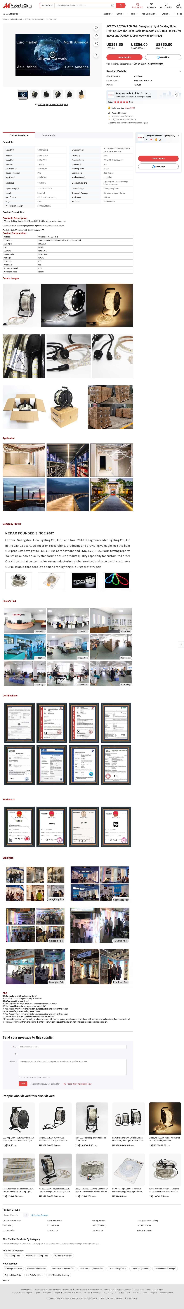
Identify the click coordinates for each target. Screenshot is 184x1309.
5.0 (148, 139)
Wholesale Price (96, 1289)
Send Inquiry (124, 57)
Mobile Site (150, 1289)
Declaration (120, 1298)
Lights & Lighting (16, 19)
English (29, 1293)
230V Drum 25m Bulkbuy (58, 1275)
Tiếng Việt (153, 1293)
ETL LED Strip (53, 1225)
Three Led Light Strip (117, 1268)
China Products (39, 1289)
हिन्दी (128, 1293)
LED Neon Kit (97, 1230)
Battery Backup (98, 1220)
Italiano (78, 1293)
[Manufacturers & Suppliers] (17, 5)
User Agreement (107, 1298)
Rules (179, 14)
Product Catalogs (40, 1215)
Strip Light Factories (13, 1268)
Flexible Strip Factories (36, 1268)
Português (47, 1293)
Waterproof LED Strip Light (37, 1255)
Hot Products (26, 1289)
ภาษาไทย (136, 1293)
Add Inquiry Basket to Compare (53, 104)
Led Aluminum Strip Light (165, 1268)
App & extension (148, 14)
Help (133, 14)
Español (38, 1293)
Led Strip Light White (140, 1268)
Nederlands (97, 1293)
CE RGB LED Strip (54, 1220)
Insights (160, 1289)
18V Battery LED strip (12, 1220)
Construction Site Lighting (147, 1220)
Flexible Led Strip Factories (63, 1268)
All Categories (12, 14)
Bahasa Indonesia (166, 1293)
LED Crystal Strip (99, 1225)
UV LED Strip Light (12, 1255)
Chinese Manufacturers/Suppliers (60, 1289)
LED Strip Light (51, 19)
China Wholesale (81, 1289)
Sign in (178, 7)
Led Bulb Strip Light (34, 1275)
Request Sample (155, 64)
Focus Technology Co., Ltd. (74, 1298)
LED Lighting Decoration (34, 19)
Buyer (119, 14)
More (5, 1280)
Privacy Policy (132, 1298)
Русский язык (68, 1293)
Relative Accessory (144, 1230)
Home (5, 19)
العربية (106, 1293)
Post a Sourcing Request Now (78, 1084)
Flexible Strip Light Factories (91, 1268)
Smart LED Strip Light (63, 1255)
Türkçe (144, 1293)
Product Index (138, 1289)
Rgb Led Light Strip (13, 1275)
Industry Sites (109, 1289)
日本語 (121, 1293)
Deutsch (87, 1293)
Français (57, 1293)
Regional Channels (124, 1289)
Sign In (111, 122)
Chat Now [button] (165, 57)
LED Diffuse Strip (144, 1225)
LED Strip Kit (52, 1230)
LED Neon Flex (9, 1230)
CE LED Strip (8, 1225)
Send (23, 1083)
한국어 (113, 1293)
